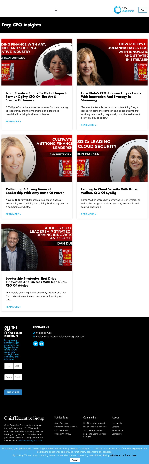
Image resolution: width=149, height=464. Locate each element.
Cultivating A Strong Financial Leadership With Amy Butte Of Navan (35, 191)
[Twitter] (35, 343)
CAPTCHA (10, 384)
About (115, 417)
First (6, 370)
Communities (90, 417)
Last (15, 370)
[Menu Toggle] (56, 9)
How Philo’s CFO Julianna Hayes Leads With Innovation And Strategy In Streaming (111, 96)
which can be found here (123, 455)
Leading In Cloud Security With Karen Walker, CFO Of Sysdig (110, 191)
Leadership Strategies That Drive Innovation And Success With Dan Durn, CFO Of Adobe (36, 282)
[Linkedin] (41, 343)
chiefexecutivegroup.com (30, 440)
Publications (61, 417)
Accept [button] (75, 460)
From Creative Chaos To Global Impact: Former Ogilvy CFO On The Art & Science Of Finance (36, 96)
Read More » (13, 121)
